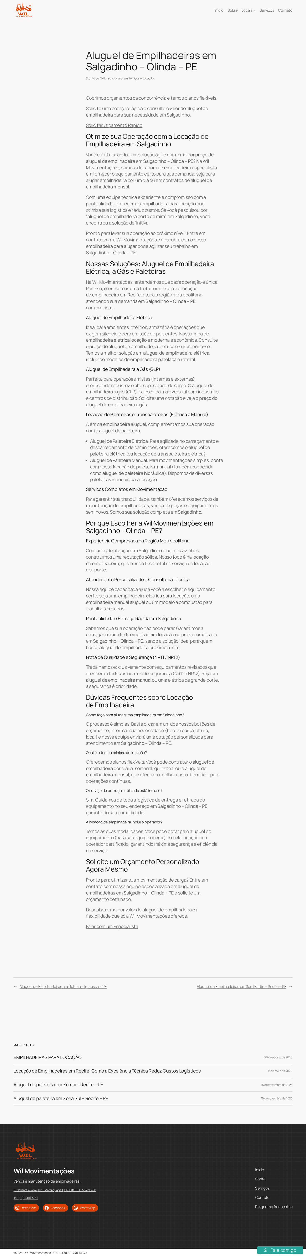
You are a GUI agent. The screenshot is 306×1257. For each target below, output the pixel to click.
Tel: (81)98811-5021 (26, 1198)
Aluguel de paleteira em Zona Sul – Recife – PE (61, 1098)
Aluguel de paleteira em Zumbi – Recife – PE (58, 1084)
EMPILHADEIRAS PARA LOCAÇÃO (47, 1057)
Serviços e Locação (141, 78)
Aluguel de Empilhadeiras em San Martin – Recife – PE (241, 986)
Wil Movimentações (44, 1170)
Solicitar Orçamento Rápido (114, 125)
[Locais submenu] (254, 10)
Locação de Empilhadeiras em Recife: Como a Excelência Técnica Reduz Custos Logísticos (107, 1071)
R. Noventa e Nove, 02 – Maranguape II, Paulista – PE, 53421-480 (55, 1190)
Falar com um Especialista (112, 926)
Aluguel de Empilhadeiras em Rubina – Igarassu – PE (63, 986)
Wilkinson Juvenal (111, 78)
